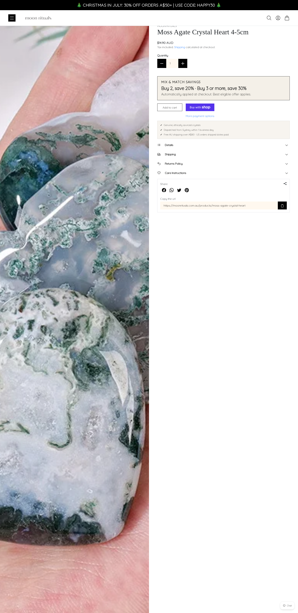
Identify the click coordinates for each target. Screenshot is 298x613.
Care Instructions (175, 173)
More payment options (200, 116)
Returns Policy (174, 163)
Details (169, 145)
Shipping (179, 47)
